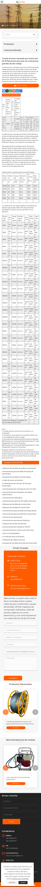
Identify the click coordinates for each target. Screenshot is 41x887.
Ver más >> (16, 728)
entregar (13, 678)
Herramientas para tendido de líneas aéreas (19, 511)
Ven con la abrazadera (11, 533)
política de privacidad (20, 879)
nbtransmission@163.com (20, 588)
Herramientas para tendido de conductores (19, 514)
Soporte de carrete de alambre (14, 524)
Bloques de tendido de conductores (17, 504)
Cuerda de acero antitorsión (29, 25)
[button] (6, 712)
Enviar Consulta (21, 85)
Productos (14, 25)
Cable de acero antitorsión (13, 480)
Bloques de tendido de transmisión (16, 507)
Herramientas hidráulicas (12, 498)
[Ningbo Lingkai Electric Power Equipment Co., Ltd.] (20, 2)
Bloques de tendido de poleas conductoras (19, 468)
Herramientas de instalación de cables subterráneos (17, 493)
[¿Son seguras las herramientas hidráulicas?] (20, 759)
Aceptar (23, 882)
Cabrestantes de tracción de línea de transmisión (16, 485)
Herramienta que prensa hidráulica (16, 520)
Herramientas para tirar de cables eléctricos (19, 501)
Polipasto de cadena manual (14, 540)
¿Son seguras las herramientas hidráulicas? (18, 778)
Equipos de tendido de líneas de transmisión (20, 543)
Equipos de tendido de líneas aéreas (17, 477)
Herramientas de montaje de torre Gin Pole (19, 489)
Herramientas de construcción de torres (18, 530)
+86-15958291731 (16, 579)
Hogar (6, 25)
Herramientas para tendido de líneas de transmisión (17, 473)
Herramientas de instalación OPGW (16, 527)
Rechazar (12, 882)
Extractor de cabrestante (12, 517)
